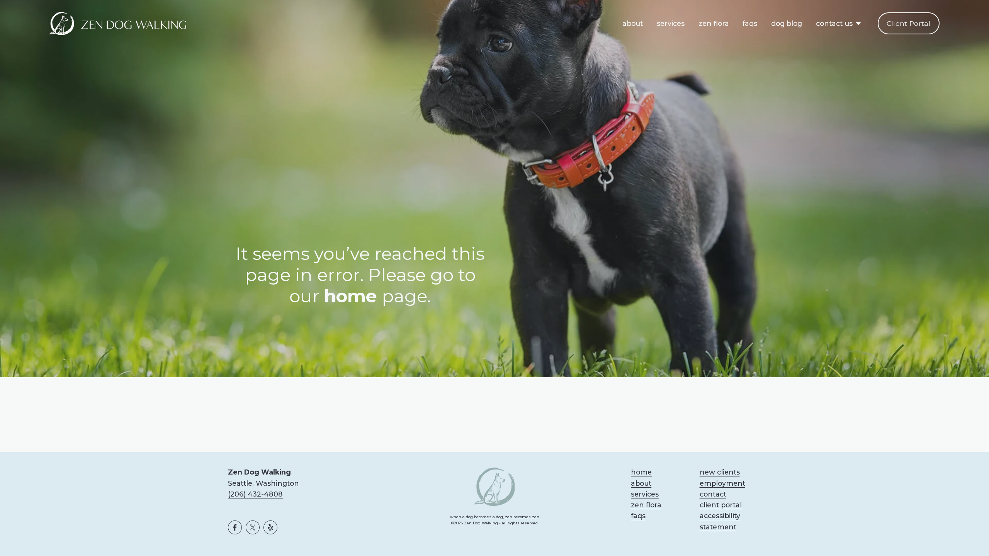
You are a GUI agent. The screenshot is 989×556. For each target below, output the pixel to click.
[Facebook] (235, 527)
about (632, 23)
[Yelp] (270, 527)
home (641, 472)
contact (713, 494)
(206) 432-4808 (255, 494)
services (671, 23)
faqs (750, 23)
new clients (720, 472)
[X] (253, 527)
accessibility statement (720, 521)
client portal (721, 505)
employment (722, 483)
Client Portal (909, 23)
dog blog (786, 23)
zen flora (713, 23)
